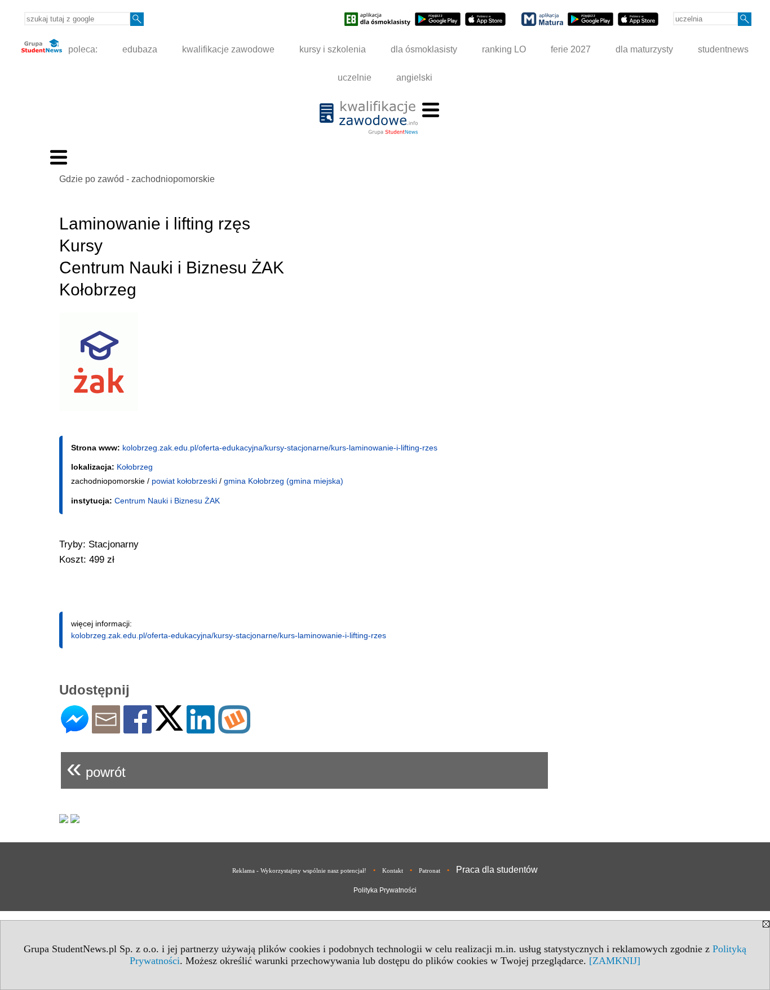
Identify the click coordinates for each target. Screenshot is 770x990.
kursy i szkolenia (332, 49)
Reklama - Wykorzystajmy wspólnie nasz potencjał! (299, 870)
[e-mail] (106, 728)
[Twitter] (169, 725)
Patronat (429, 870)
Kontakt (392, 870)
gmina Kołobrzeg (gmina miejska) (283, 480)
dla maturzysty (644, 49)
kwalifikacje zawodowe (228, 49)
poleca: (82, 49)
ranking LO (504, 49)
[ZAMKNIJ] (614, 960)
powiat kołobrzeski (184, 480)
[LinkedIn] (201, 728)
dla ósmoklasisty (424, 49)
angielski (414, 77)
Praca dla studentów (497, 869)
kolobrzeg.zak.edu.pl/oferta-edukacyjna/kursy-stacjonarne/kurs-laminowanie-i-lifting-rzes (279, 447)
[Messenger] (74, 728)
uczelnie (354, 77)
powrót (96, 768)
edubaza (139, 49)
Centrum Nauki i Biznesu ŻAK (167, 500)
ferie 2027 (571, 49)
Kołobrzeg (135, 466)
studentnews (723, 49)
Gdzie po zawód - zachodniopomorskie (137, 179)
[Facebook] (137, 728)
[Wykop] (234, 728)
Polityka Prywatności (385, 890)
